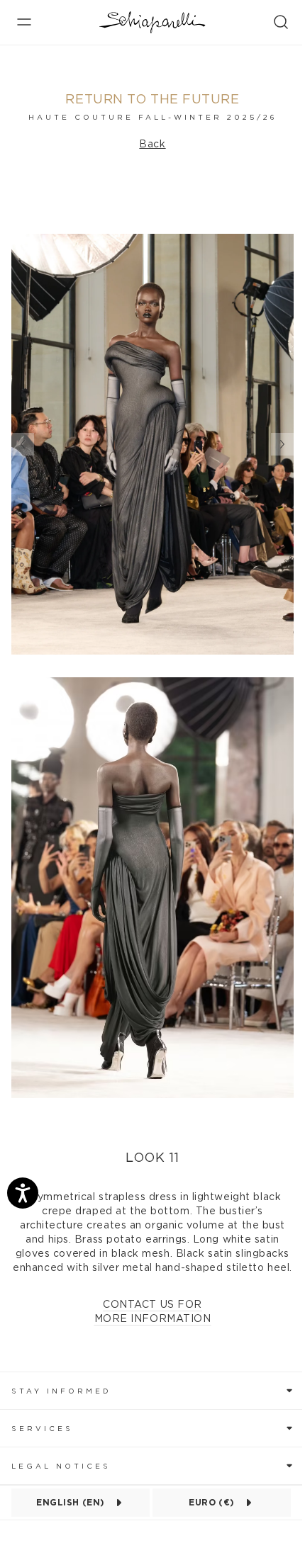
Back (152, 144)
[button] (152, 1390)
